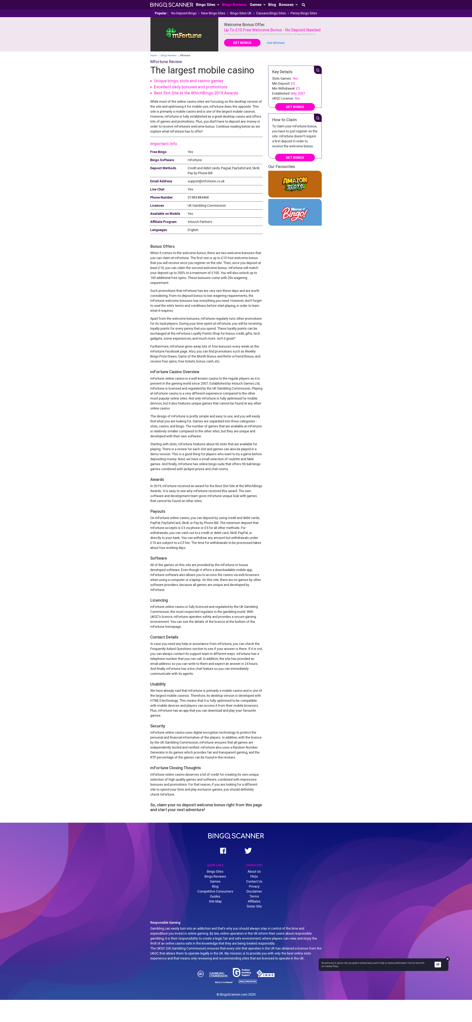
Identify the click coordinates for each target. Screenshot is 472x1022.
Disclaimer (254, 891)
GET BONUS (242, 43)
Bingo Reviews (234, 4)
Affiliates (254, 901)
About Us (254, 871)
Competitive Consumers (215, 891)
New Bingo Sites (213, 13)
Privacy (254, 886)
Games (256, 4)
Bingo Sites (206, 4)
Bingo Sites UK (240, 13)
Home (153, 55)
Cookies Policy (331, 966)
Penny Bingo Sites (304, 13)
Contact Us (254, 881)
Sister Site (254, 906)
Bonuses (287, 4)
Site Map (215, 901)
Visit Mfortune (276, 43)
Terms (254, 896)
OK (437, 964)
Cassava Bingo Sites (271, 13)
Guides (215, 896)
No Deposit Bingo (184, 13)
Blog (272, 4)
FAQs (254, 876)
